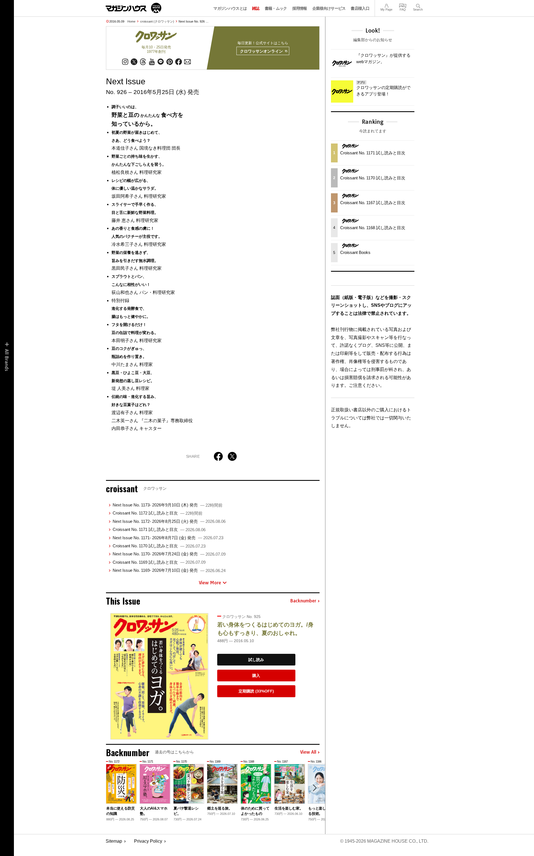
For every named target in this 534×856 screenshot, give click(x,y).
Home (131, 21)
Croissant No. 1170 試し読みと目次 (159, 545)
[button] (315, 788)
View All (308, 752)
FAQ (402, 5)
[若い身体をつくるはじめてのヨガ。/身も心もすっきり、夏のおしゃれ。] (159, 676)
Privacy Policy (148, 841)
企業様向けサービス (329, 8)
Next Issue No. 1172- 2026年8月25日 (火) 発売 (169, 521)
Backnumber (303, 600)
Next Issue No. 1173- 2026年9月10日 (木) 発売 (167, 505)
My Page (386, 5)
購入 (256, 675)
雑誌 (255, 8)
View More (210, 582)
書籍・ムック (276, 8)
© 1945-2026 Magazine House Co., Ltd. (384, 841)
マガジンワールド (133, 8)
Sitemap (114, 841)
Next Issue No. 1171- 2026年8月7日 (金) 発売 (168, 537)
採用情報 (299, 8)
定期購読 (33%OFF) (256, 691)
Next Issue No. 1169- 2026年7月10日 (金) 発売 (169, 570)
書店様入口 (360, 8)
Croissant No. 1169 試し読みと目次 (159, 562)
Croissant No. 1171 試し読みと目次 (159, 529)
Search (418, 5)
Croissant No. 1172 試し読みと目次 (157, 513)
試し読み (256, 659)
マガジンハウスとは (230, 8)
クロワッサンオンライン (261, 51)
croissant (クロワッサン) (157, 21)
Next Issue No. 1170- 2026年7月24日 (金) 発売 (169, 553)
